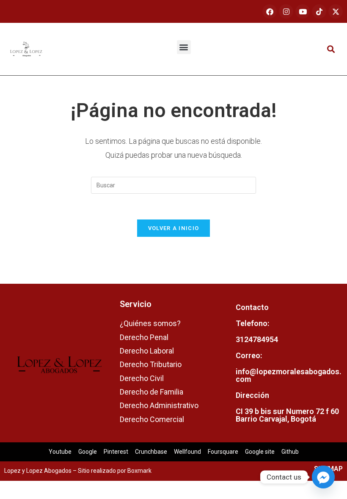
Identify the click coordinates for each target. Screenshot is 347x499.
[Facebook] (269, 11)
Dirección (252, 395)
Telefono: (252, 323)
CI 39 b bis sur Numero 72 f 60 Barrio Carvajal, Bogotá (287, 415)
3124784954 (257, 339)
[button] (184, 47)
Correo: (249, 355)
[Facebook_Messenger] (323, 477)
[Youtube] (302, 11)
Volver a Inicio (173, 228)
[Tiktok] (319, 11)
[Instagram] (286, 11)
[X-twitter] (335, 11)
